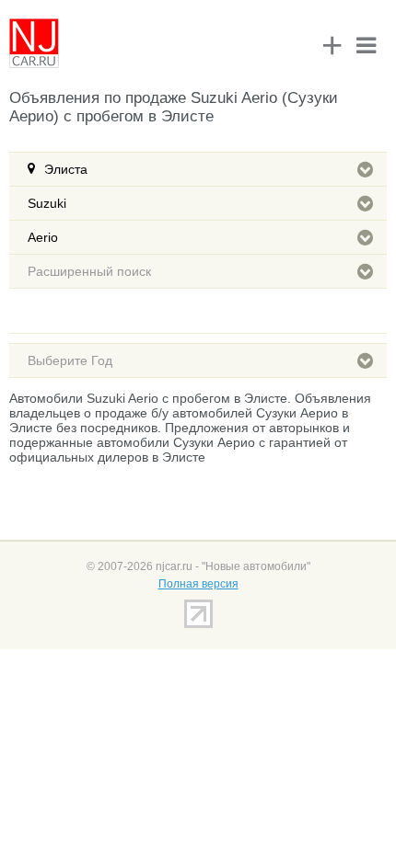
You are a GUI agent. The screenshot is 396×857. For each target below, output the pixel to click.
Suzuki (47, 203)
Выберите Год (70, 360)
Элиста (65, 169)
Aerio (43, 237)
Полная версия (198, 583)
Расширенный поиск (89, 271)
